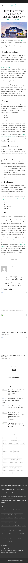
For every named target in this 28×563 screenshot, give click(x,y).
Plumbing (17, 464)
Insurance (5, 459)
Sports (3, 541)
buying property (13, 440)
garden (4, 454)
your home (5, 218)
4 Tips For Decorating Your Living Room (11, 310)
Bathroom (18, 509)
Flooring (12, 448)
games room (16, 451)
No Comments (18, 19)
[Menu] (2, 5)
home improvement (17, 454)
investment (12, 459)
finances (5, 448)
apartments (11, 509)
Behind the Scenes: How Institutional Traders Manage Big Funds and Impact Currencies (16, 415)
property (5, 467)
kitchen (19, 459)
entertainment (10, 446)
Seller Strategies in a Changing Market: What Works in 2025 (16, 406)
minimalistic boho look (10, 239)
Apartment (4, 509)
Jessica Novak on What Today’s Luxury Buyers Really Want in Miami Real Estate (16, 391)
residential (12, 470)
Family (17, 446)
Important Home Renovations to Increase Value (13, 332)
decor (17, 443)
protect (11, 467)
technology (9, 541)
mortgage (5, 464)
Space (19, 538)
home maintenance (7, 456)
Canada (20, 440)
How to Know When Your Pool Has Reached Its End (16, 399)
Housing (20, 456)
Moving (11, 464)
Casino (4, 443)
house (15, 456)
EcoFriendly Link (5, 67)
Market (16, 462)
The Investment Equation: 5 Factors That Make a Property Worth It (16, 424)
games (11, 451)
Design (22, 443)
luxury (11, 462)
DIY (4, 446)
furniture (18, 448)
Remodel (5, 470)
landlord (5, 462)
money (21, 462)
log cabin (23, 40)
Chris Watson (10, 19)
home (10, 454)
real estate (18, 467)
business (5, 440)
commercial (11, 443)
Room (18, 470)
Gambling (5, 451)
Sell (22, 470)
